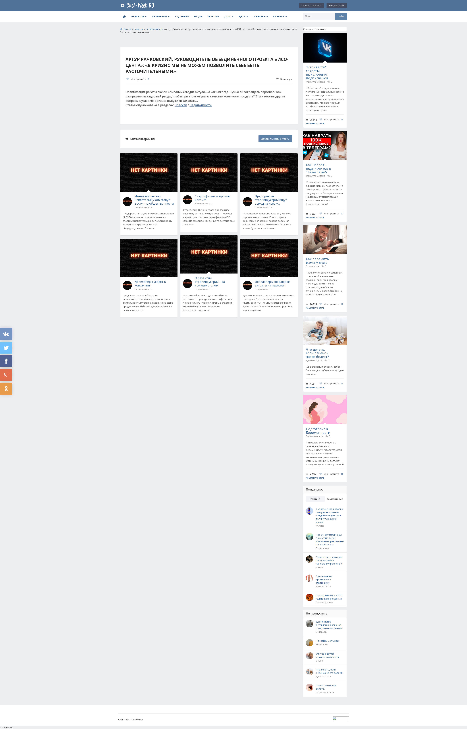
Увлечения (159, 16)
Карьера (278, 16)
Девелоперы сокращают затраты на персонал (273, 283)
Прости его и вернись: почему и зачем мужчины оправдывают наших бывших (330, 539)
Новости (137, 16)
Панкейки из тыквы (327, 640)
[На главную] (138, 5)
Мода (198, 16)
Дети (242, 16)
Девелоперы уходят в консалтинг (150, 283)
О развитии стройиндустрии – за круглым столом (210, 281)
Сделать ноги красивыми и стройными (324, 579)
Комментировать (315, 123)
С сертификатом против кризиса (212, 198)
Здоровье (182, 16)
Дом (227, 16)
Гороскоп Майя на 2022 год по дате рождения (329, 597)
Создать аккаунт (311, 5)
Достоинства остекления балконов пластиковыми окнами (329, 625)
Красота (213, 16)
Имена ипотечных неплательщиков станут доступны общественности (154, 199)
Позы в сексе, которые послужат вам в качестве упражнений (329, 560)
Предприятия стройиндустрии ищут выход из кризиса (271, 199)
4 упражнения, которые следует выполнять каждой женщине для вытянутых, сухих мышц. (330, 515)
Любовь (259, 16)
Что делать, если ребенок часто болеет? (329, 671)
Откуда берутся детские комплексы (327, 655)
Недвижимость (201, 105)
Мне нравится (140, 79)
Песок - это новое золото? (326, 687)
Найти (341, 16)
